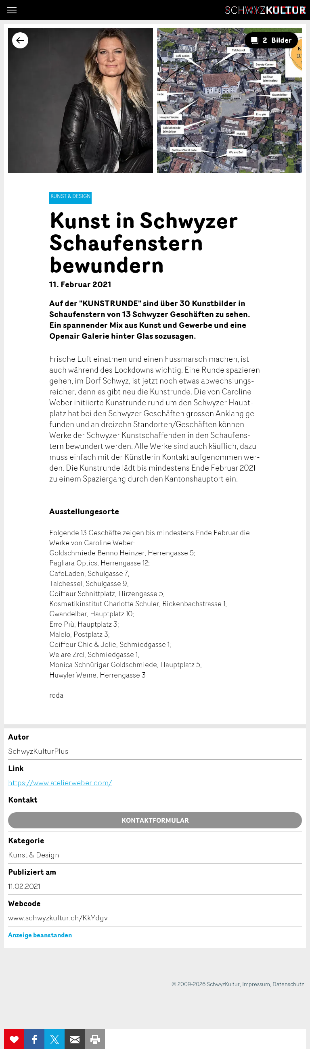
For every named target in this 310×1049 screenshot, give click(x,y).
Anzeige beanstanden (40, 935)
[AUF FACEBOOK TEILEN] (34, 1039)
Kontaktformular (155, 820)
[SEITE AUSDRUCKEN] (95, 1039)
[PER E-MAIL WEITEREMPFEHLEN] (75, 1039)
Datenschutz (288, 984)
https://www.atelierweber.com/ (60, 782)
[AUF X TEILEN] (54, 1039)
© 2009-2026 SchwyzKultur (206, 984)
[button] (12, 10)
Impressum (256, 984)
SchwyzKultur (265, 10)
